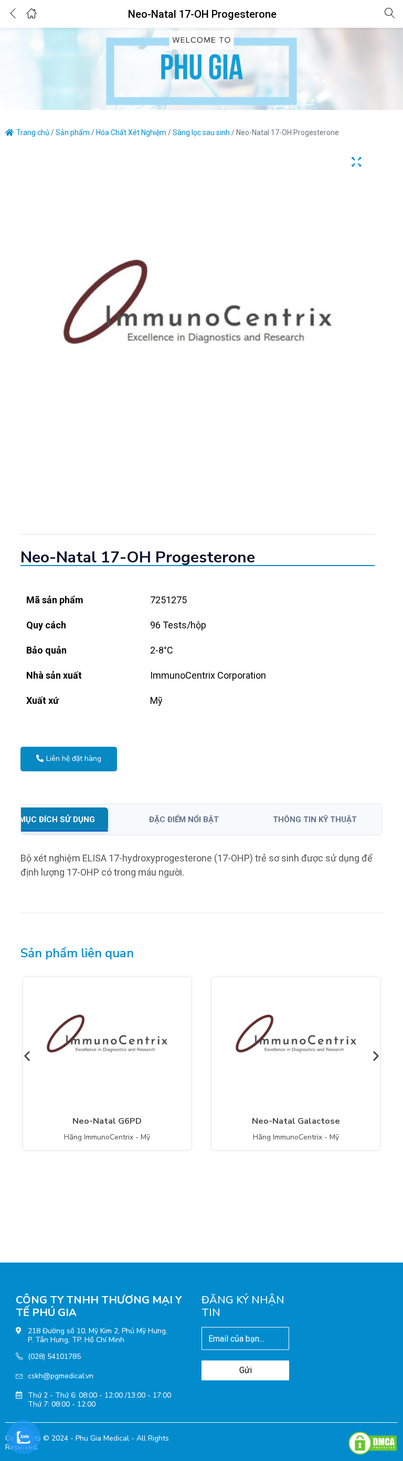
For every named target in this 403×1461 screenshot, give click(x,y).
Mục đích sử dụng (57, 819)
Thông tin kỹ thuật (315, 819)
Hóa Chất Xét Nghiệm (131, 132)
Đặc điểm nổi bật (184, 819)
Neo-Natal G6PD (107, 1121)
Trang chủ (32, 132)
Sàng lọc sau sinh (201, 132)
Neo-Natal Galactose (296, 1121)
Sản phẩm (73, 132)
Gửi (245, 1370)
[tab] (69, 819)
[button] (27, 1055)
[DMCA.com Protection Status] (372, 1442)
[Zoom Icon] (356, 162)
